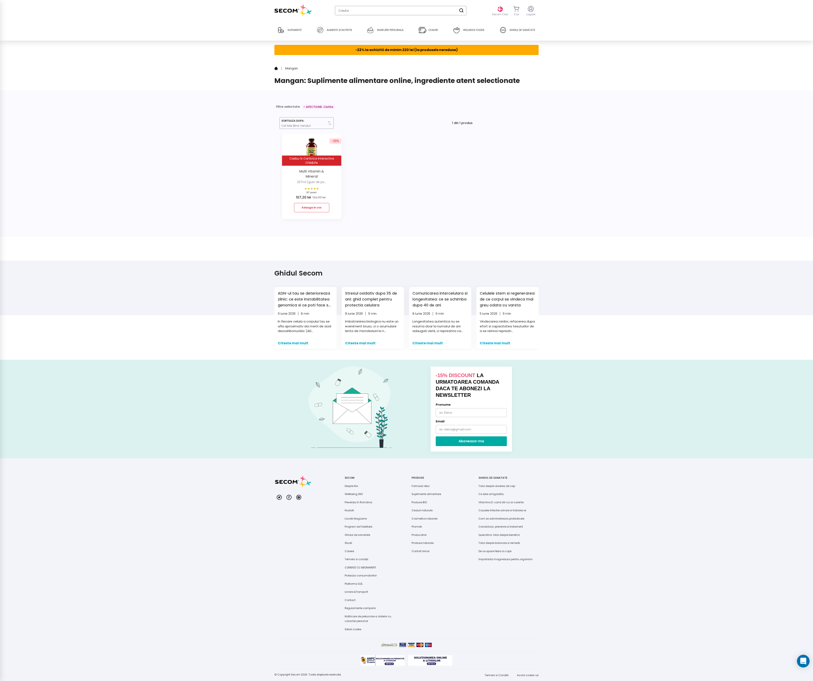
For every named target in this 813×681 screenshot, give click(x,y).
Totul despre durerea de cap (496, 486)
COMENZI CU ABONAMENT (360, 567)
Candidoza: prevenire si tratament (500, 526)
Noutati (349, 510)
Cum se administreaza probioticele (501, 518)
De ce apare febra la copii (495, 551)
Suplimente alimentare (426, 494)
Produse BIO (419, 502)
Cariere (349, 551)
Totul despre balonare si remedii (499, 543)
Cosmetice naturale (424, 518)
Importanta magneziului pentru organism (505, 559)
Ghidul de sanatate (357, 535)
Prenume (443, 405)
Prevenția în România (358, 502)
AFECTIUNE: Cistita (319, 107)
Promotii (417, 526)
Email (440, 421)
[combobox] (400, 10)
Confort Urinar (421, 551)
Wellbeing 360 (354, 494)
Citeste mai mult (293, 343)
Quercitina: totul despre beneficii (499, 535)
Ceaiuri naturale (422, 510)
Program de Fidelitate (358, 526)
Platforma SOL (354, 584)
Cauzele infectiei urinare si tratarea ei (502, 510)
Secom (295, 674)
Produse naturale (423, 543)
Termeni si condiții (356, 559)
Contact (350, 600)
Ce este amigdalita (491, 494)
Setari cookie (353, 629)
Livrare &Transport (356, 592)
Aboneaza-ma (471, 441)
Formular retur (421, 486)
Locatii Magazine (356, 518)
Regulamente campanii (360, 608)
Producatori (419, 535)
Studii (348, 543)
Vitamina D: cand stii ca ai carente (501, 502)
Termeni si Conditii (497, 675)
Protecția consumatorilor (361, 575)
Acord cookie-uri (528, 675)
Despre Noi (351, 486)
